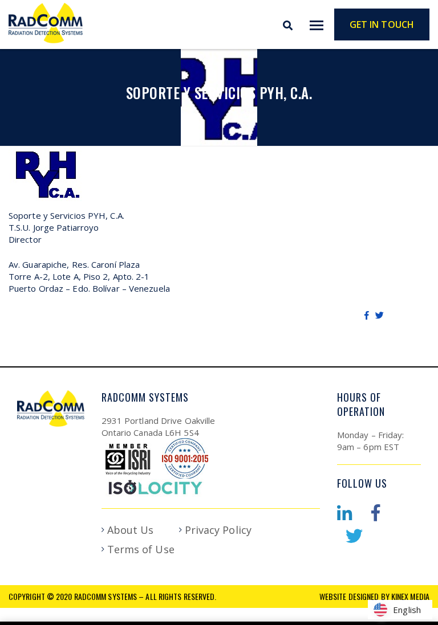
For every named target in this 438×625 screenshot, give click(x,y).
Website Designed (349, 596)
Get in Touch (382, 24)
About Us (130, 530)
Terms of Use (141, 549)
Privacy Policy (218, 530)
